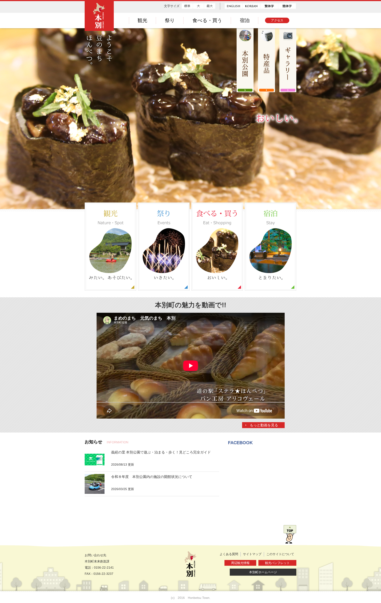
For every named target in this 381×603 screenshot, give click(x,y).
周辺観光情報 (240, 563)
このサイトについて (280, 554)
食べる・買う (207, 20)
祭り (170, 20)
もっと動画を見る (264, 425)
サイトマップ (252, 554)
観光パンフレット (277, 563)
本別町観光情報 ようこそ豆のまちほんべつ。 (99, 33)
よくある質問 (229, 554)
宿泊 (245, 20)
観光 (142, 20)
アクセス (277, 20)
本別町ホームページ (263, 572)
